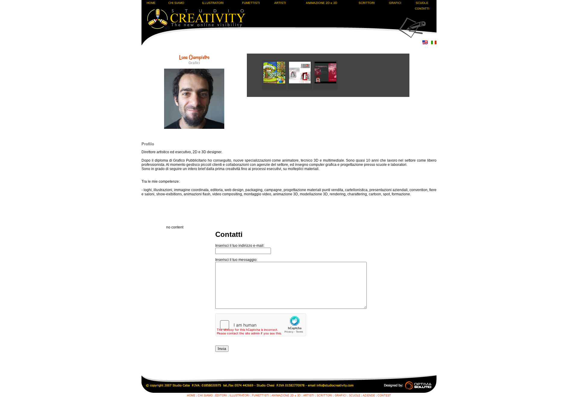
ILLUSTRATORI (213, 3)
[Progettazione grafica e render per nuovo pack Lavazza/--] (300, 88)
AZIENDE (369, 395)
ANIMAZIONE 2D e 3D (321, 3)
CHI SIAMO (176, 3)
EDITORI (221, 395)
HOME (151, 3)
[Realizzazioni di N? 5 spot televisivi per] (274, 88)
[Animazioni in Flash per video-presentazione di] (325, 88)
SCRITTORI (367, 3)
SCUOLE (422, 3)
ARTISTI (280, 3)
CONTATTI (422, 8)
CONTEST (384, 395)
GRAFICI (395, 3)
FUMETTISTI (251, 3)
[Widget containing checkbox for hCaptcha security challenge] (260, 324)
